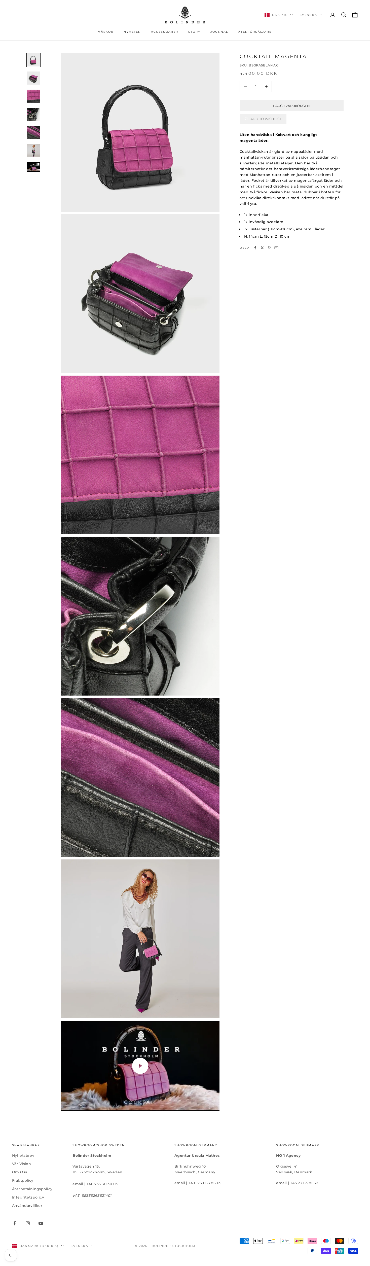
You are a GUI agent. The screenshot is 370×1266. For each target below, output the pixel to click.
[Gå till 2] (33, 78)
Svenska (308, 15)
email (78, 1184)
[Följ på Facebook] (14, 1223)
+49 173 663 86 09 (204, 1183)
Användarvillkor (27, 1205)
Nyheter (132, 31)
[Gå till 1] (33, 60)
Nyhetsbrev (23, 1155)
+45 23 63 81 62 (304, 1183)
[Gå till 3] (33, 96)
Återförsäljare (255, 31)
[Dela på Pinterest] (269, 248)
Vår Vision (21, 1164)
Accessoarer (164, 31)
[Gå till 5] (33, 132)
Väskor (106, 31)
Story (194, 31)
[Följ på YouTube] (40, 1223)
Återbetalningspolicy (32, 1189)
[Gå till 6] (33, 150)
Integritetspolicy (28, 1197)
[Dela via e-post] (276, 248)
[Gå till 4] (33, 114)
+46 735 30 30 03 (102, 1184)
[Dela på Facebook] (255, 248)
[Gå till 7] (33, 167)
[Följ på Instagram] (27, 1223)
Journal (219, 31)
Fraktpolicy (22, 1180)
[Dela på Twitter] (262, 248)
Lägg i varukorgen (291, 105)
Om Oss (19, 1172)
